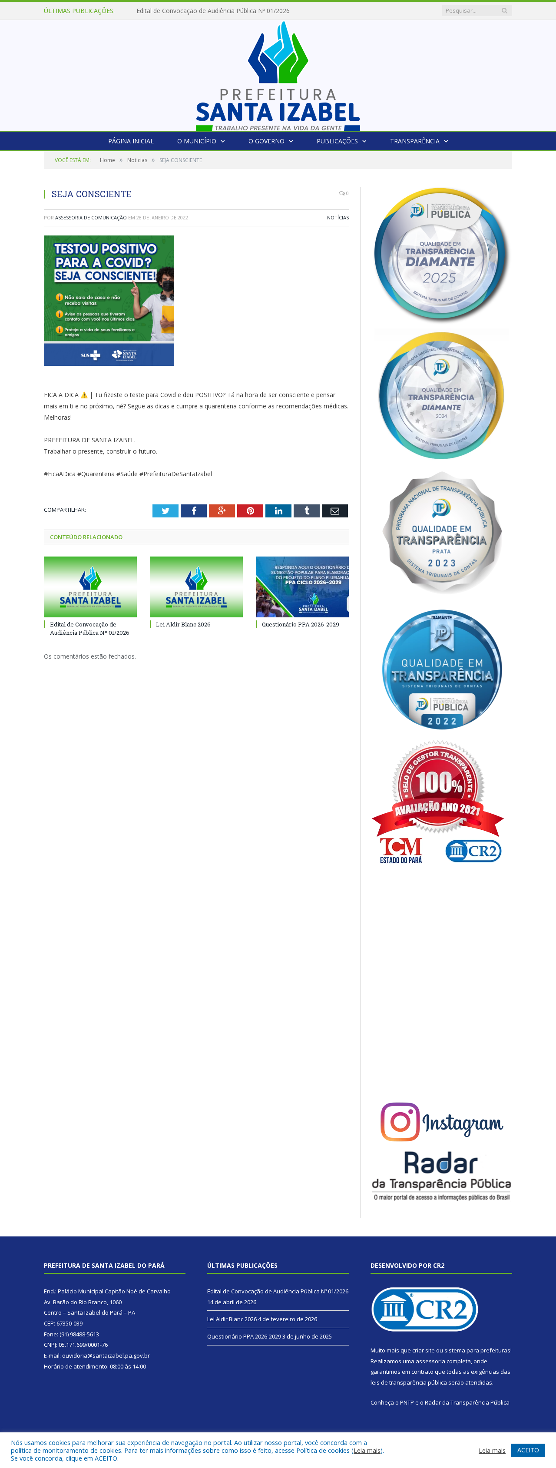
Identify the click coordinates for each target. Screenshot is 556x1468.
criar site (423, 1350)
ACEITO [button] (528, 1450)
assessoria (430, 1361)
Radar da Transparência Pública (467, 1402)
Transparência (415, 141)
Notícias (338, 217)
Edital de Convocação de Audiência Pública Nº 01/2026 (89, 628)
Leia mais (367, 1450)
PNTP (407, 1402)
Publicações (337, 141)
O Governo (266, 141)
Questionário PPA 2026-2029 (300, 624)
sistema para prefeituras (477, 1350)
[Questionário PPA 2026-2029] (302, 587)
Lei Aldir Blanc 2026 (164, 11)
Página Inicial (131, 141)
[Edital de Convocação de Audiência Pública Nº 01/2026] (90, 587)
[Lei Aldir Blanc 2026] (196, 587)
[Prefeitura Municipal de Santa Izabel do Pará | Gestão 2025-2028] (278, 73)
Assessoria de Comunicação (91, 217)
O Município (196, 141)
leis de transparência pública (409, 1382)
